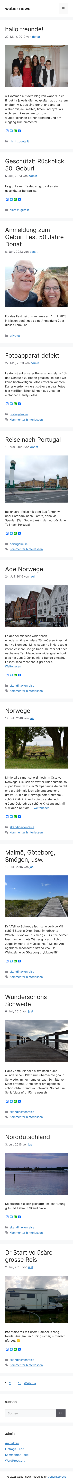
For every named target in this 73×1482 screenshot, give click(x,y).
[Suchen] (61, 1413)
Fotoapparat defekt (32, 355)
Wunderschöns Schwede (26, 1000)
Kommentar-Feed (17, 1455)
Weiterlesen (13, 666)
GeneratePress (57, 1476)
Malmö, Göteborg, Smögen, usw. (30, 856)
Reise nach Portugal (33, 439)
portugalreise (19, 414)
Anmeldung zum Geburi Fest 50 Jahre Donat (34, 237)
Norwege (17, 710)
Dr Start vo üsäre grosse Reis (28, 1256)
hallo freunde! (24, 29)
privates (15, 335)
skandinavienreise (22, 685)
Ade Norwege (24, 569)
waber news (17, 8)
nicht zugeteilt (19, 141)
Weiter (30, 1383)
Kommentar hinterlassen (26, 419)
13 (20, 1383)
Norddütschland (27, 1136)
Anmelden (12, 1443)
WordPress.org (15, 1460)
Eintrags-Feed (14, 1449)
